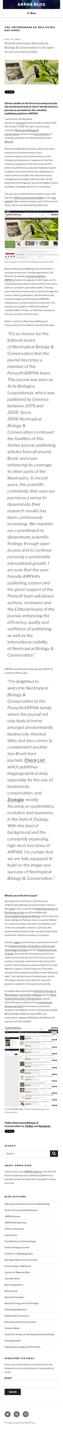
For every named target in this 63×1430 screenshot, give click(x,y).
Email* (8, 1378)
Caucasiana (11, 1235)
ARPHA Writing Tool (15, 1222)
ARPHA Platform (33, 1171)
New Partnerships (14, 1297)
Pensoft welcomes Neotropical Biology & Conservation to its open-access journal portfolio (29, 47)
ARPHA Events (12, 1216)
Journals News (12, 1278)
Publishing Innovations (17, 1315)
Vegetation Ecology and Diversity (22, 1347)
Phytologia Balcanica (16, 1309)
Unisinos (20, 122)
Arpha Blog (31, 4)
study (12, 908)
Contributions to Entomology (20, 1241)
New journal (11, 1291)
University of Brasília (30, 995)
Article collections (14, 1229)
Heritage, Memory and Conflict (21, 1260)
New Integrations (14, 1284)
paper (17, 942)
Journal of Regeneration (17, 1272)
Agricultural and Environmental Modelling (27, 1204)
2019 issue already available (29, 197)
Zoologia (15, 799)
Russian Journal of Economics (21, 1322)
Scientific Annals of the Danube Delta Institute (30, 1334)
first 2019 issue (16, 1109)
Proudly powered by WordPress (20, 1422)
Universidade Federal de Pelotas (22, 916)
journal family (41, 134)
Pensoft (9, 141)
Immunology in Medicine (18, 1266)
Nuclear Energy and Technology (22, 1303)
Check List (34, 760)
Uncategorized (12, 1340)
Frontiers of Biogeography (19, 1253)
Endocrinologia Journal (17, 1247)
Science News (12, 1328)
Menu (33, 13)
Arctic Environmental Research (21, 1210)
